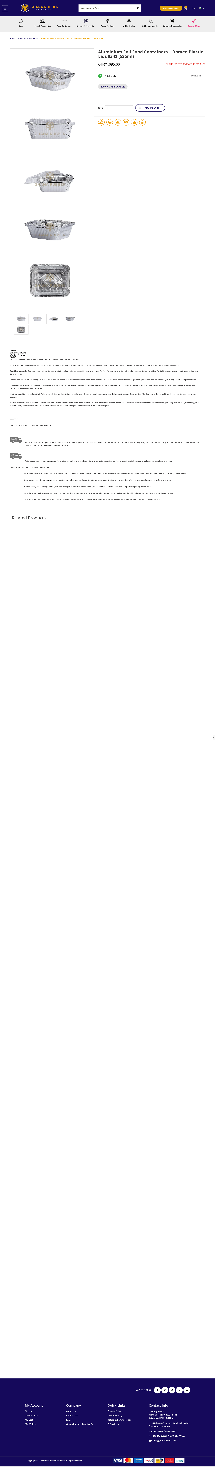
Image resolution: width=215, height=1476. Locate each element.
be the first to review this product (185, 64)
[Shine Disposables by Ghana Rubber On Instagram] (164, 1390)
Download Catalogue (170, 8)
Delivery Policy (115, 1415)
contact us (50, 480)
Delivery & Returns (18, 353)
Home (13, 38)
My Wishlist (31, 1424)
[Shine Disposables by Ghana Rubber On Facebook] (157, 1390)
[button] (183, 105)
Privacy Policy (114, 1411)
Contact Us (72, 1415)
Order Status (31, 1415)
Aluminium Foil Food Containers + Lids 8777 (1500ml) (107, 661)
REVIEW (13, 357)
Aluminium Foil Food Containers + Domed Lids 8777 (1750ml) (107, 1166)
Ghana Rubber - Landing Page (81, 1424)
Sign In (28, 1411)
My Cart (29, 1419)
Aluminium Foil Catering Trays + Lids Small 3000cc (107, 829)
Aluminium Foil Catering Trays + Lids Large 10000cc (107, 1334)
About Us (71, 1411)
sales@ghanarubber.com (163, 1440)
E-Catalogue (114, 1424)
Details (13, 351)
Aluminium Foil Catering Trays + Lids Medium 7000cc (107, 997)
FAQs (69, 1419)
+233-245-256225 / (160, 1436)
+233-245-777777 (177, 1436)
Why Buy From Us (17, 355)
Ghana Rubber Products (54, 1460)
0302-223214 (157, 1431)
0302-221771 (171, 1431)
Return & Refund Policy (119, 1419)
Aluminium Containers (28, 38)
